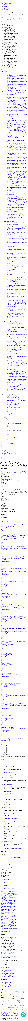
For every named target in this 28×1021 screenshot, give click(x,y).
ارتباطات (14, 344)
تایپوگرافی (9, 190)
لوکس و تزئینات (11, 373)
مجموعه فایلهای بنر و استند (8, 903)
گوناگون (9, 150)
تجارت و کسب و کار (21, 157)
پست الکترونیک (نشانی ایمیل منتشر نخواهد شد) (13, 756)
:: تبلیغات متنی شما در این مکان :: (13, 848)
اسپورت (24, 129)
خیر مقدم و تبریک (11, 229)
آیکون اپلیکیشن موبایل (7, 921)
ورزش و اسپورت (17, 217)
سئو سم (3, 1019)
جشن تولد (24, 238)
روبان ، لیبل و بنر (16, 177)
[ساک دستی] (4, 854)
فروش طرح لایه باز (9, 829)
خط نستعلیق (18, 187)
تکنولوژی (9, 217)
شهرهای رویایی (11, 163)
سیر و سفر (10, 341)
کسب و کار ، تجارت (18, 141)
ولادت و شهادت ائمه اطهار (19, 226)
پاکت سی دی (10, 293)
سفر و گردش (16, 123)
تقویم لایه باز (10, 254)
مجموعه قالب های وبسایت (9, 918)
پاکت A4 (6, 880)
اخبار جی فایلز (7, 985)
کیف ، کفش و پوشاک (14, 376)
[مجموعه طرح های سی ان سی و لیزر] (1, 447)
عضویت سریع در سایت (10, 983)
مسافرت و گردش (12, 146)
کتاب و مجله (16, 200)
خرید (17, 160)
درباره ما (6, 9)
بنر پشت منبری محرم (9, 812)
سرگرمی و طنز (11, 362)
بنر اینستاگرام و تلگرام (21, 371)
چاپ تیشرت (7, 796)
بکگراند (13, 164)
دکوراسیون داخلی (21, 104)
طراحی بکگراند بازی (21, 176)
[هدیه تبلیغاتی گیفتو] (4, 856)
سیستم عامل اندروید (20, 334)
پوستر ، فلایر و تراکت (18, 198)
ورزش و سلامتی (11, 106)
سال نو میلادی (11, 160)
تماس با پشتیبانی (5, 961)
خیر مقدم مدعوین (16, 228)
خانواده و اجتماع (23, 363)
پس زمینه (13, 110)
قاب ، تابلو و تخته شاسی (8, 906)
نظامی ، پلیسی (22, 101)
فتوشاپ (9, 413)
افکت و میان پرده (13, 215)
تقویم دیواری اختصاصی (19, 253)
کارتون (13, 157)
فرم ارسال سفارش (9, 973)
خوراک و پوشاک (11, 345)
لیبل (20, 118)
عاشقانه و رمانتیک (16, 238)
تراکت (16, 276)
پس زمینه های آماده (15, 380)
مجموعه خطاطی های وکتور (9, 899)
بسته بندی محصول (22, 197)
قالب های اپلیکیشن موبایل (8, 919)
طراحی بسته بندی (8, 841)
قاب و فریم (23, 173)
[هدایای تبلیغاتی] (15, 859)
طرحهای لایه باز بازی (18, 131)
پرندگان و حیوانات (11, 127)
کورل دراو (14, 413)
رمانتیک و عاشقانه (18, 126)
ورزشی (20, 346)
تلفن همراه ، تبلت (16, 204)
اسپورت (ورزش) (20, 362)
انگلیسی (9, 407)
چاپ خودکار (7, 807)
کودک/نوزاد (16, 246)
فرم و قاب (10, 118)
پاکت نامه (18, 201)
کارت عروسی (20, 239)
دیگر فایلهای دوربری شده (13, 178)
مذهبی (18, 345)
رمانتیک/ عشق (11, 144)
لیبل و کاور (17, 293)
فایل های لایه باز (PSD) (8, 896)
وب (18, 207)
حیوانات (23, 140)
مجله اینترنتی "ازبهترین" (10, 772)
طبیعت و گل (16, 173)
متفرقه (9, 164)
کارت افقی (13, 261)
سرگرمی (19, 344)
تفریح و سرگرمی (22, 107)
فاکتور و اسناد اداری (9, 888)
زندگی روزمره (21, 100)
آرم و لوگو (10, 198)
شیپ (8, 400)
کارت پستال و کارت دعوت (9, 904)
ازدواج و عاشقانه (21, 161)
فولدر (13, 285)
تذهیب (19, 129)
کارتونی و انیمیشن (11, 171)
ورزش (23, 144)
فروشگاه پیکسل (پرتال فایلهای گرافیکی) (14, 766)
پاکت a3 (21, 283)
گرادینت (17, 400)
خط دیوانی (18, 188)
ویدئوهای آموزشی (21, 90)
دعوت (14, 239)
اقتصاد (14, 104)
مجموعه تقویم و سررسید (8, 907)
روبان (8, 121)
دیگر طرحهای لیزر (15, 304)
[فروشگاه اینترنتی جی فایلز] (13, 14)
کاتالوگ (13, 270)
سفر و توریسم (17, 365)
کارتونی (17, 108)
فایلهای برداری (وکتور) (8, 893)
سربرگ (23, 285)
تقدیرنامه (9, 313)
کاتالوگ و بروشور (20, 202)
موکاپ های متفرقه (12, 207)
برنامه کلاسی (16, 313)
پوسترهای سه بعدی (22, 97)
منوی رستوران (10, 276)
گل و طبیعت (12, 161)
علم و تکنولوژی (22, 146)
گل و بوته (24, 120)
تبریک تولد (9, 353)
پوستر (20, 276)
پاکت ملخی (13, 283)
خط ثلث (16, 185)
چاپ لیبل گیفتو (7, 791)
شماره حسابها (7, 7)
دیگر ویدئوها (10, 218)
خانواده (18, 163)
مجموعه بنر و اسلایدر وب (9, 925)
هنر (8, 140)
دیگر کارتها (9, 239)
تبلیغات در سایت (8, 3)
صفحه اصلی (7, 2)
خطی (8, 149)
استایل (12, 400)
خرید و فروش (22, 341)
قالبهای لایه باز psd (11, 327)
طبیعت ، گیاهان (21, 127)
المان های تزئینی (14, 303)
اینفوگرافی (9, 123)
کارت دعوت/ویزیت (12, 197)
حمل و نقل (15, 346)
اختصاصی (9, 111)
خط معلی (21, 185)
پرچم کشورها (18, 143)
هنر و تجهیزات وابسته (21, 98)
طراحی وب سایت (13, 1019)
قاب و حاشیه (19, 164)
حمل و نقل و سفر (11, 100)
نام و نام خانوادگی (5, 754)
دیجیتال (23, 124)
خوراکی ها (10, 126)
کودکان (9, 157)
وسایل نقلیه (24, 123)
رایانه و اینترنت (22, 360)
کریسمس (18, 121)
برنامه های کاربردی (15, 140)
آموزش (14, 342)
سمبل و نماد (15, 407)
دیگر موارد (9, 246)
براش (24, 400)
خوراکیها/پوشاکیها (16, 147)
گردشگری (14, 101)
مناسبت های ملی (22, 353)
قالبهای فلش (20, 327)
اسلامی (19, 106)
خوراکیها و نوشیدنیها (22, 171)
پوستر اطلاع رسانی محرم (10, 818)
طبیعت (15, 107)
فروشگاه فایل (7, 5)
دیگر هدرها (9, 365)
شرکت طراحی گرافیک (9, 836)
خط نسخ (12, 187)
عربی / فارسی (22, 407)
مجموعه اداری (18, 130)
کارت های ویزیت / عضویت (9, 909)
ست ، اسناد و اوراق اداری (9, 867)
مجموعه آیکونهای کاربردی (9, 894)
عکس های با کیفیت (7, 891)
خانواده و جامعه (11, 98)
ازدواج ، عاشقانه (22, 103)
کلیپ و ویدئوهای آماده (8, 901)
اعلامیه (22, 313)
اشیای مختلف (16, 124)
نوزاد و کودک (10, 143)
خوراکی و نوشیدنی (12, 103)
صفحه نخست (7, 970)
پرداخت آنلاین (7, 974)
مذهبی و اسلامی (14, 363)
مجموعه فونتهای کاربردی (9, 929)
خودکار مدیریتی (8, 784)
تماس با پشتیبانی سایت (10, 986)
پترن (8, 110)
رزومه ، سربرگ (11, 201)
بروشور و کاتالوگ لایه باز (8, 910)
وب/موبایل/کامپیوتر (16, 149)
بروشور (9, 270)
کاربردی (22, 342)
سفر (20, 160)
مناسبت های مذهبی (12, 236)
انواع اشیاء (18, 144)
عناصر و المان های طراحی (9, 926)
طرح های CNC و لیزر (8, 915)
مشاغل (9, 101)
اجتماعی (9, 346)
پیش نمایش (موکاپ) (8, 900)
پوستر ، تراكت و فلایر (7, 912)
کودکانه (19, 120)
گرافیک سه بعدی (20, 110)
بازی (24, 346)
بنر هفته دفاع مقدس (9, 823)
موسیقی (13, 158)
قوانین (5, 6)
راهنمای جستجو (5, 19)
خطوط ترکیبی (11, 188)
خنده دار (24, 147)
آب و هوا (16, 341)
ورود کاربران (4, 71)
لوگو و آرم (24, 118)
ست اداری (24, 201)
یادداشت (18, 285)
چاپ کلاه (6, 802)
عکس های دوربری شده (8, 897)
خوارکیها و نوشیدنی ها (17, 374)
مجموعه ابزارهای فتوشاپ (9, 928)
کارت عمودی (20, 261)
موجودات (9, 107)
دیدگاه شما (3, 753)
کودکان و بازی (23, 108)
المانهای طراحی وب (21, 389)
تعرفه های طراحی (8, 976)
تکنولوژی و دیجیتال (17, 379)
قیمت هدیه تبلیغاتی (8, 777)
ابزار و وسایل (10, 174)
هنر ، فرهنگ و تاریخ (12, 360)
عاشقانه (15, 353)
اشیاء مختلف (10, 108)
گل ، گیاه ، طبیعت (18, 214)
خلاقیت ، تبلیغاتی (17, 111)
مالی (18, 342)
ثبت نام (2, 69)
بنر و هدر (16, 118)
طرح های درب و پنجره (19, 300)
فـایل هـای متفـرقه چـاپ (8, 916)
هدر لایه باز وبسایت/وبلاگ (8, 923)
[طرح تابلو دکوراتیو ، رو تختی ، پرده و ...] (1, 446)
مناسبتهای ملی (22, 236)
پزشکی (13, 121)
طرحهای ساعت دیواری (18, 314)
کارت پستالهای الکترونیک (8, 922)
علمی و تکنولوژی (11, 97)
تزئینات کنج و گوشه (19, 301)
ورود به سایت (7, 982)
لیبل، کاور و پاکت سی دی (8, 913)
